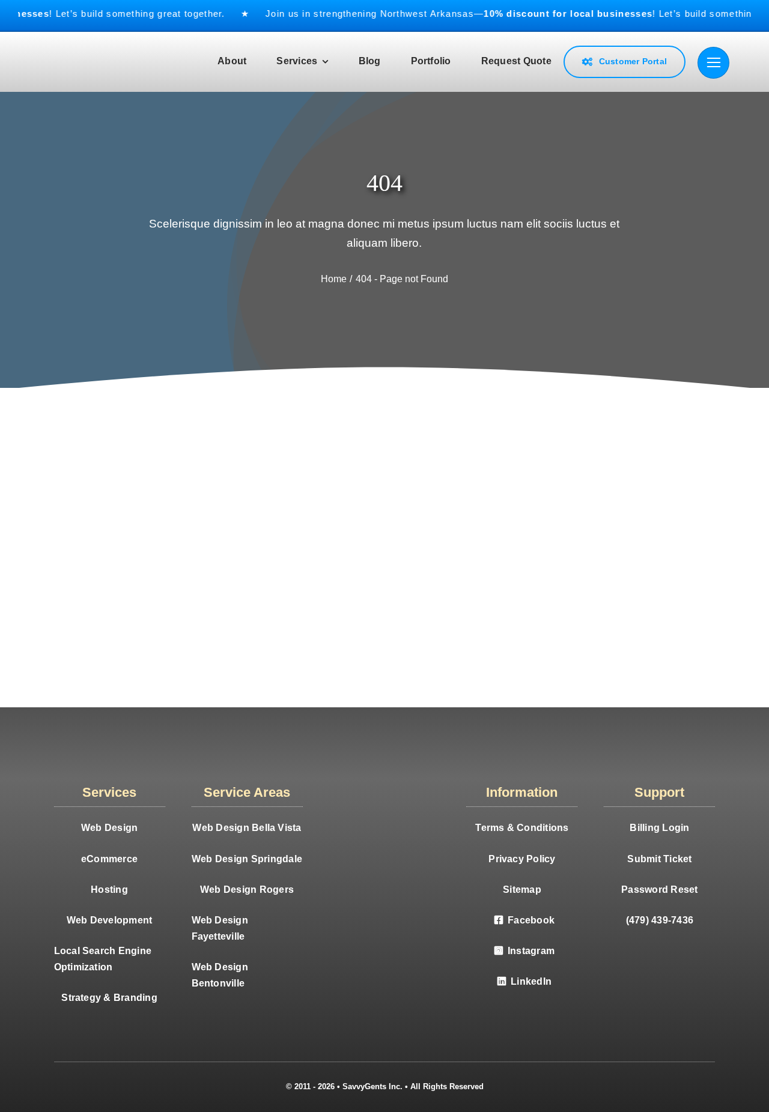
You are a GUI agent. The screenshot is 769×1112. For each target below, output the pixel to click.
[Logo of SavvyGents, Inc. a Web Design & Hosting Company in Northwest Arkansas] (121, 46)
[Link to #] (713, 63)
